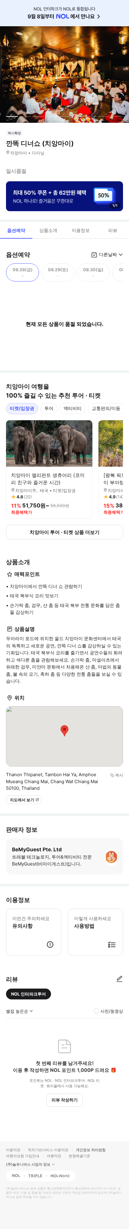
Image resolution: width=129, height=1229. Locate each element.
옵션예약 (16, 230)
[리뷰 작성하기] (119, 979)
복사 (119, 775)
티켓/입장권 (22, 408)
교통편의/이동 (106, 408)
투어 (48, 408)
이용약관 (13, 1150)
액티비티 (73, 408)
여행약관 (54, 1156)
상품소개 (48, 230)
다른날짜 (108, 254)
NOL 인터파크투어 (28, 993)
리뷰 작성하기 (65, 1099)
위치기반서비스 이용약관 (48, 1150)
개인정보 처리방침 (91, 1150)
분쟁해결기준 (79, 1156)
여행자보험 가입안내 (22, 1156)
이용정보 (81, 230)
